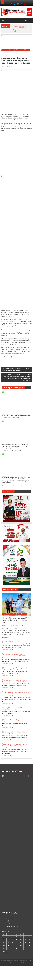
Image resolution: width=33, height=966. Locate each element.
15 (12, 942)
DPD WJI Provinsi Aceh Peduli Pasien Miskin (16, 415)
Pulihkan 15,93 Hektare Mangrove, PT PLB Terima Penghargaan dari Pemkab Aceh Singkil (16, 620)
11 (25, 939)
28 (8, 948)
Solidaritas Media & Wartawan (23, 49)
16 (16, 942)
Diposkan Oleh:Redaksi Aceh (8, 66)
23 (16, 945)
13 (4, 942)
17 (21, 942)
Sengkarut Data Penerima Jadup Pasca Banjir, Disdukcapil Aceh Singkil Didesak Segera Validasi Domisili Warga (15, 751)
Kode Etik (7, 921)
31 (21, 948)
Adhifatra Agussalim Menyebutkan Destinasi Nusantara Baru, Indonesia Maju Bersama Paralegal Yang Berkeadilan (15, 446)
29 (12, 948)
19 (29, 942)
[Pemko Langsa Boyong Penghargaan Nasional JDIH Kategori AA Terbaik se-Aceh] (16, 669)
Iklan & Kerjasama (10, 924)
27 (4, 948)
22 (12, 945)
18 (25, 942)
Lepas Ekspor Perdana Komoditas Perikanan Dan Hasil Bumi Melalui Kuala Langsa (16, 369)
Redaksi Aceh (15, 417)
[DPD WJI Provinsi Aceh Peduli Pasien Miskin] (16, 402)
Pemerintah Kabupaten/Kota (9, 614)
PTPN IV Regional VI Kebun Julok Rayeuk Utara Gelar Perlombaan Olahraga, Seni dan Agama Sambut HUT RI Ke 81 (16, 699)
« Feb (3, 952)
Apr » (7, 952)
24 (21, 945)
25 (25, 945)
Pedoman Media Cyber (11, 926)
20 (4, 945)
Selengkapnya (6, 637)
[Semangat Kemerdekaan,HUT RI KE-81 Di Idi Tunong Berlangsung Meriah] (16, 709)
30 (16, 948)
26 (29, 945)
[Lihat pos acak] (30, 20)
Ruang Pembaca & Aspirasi (7, 49)
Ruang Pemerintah (22, 614)
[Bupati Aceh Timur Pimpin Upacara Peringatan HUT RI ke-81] (16, 721)
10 (21, 939)
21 (8, 945)
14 (8, 942)
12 (29, 939)
